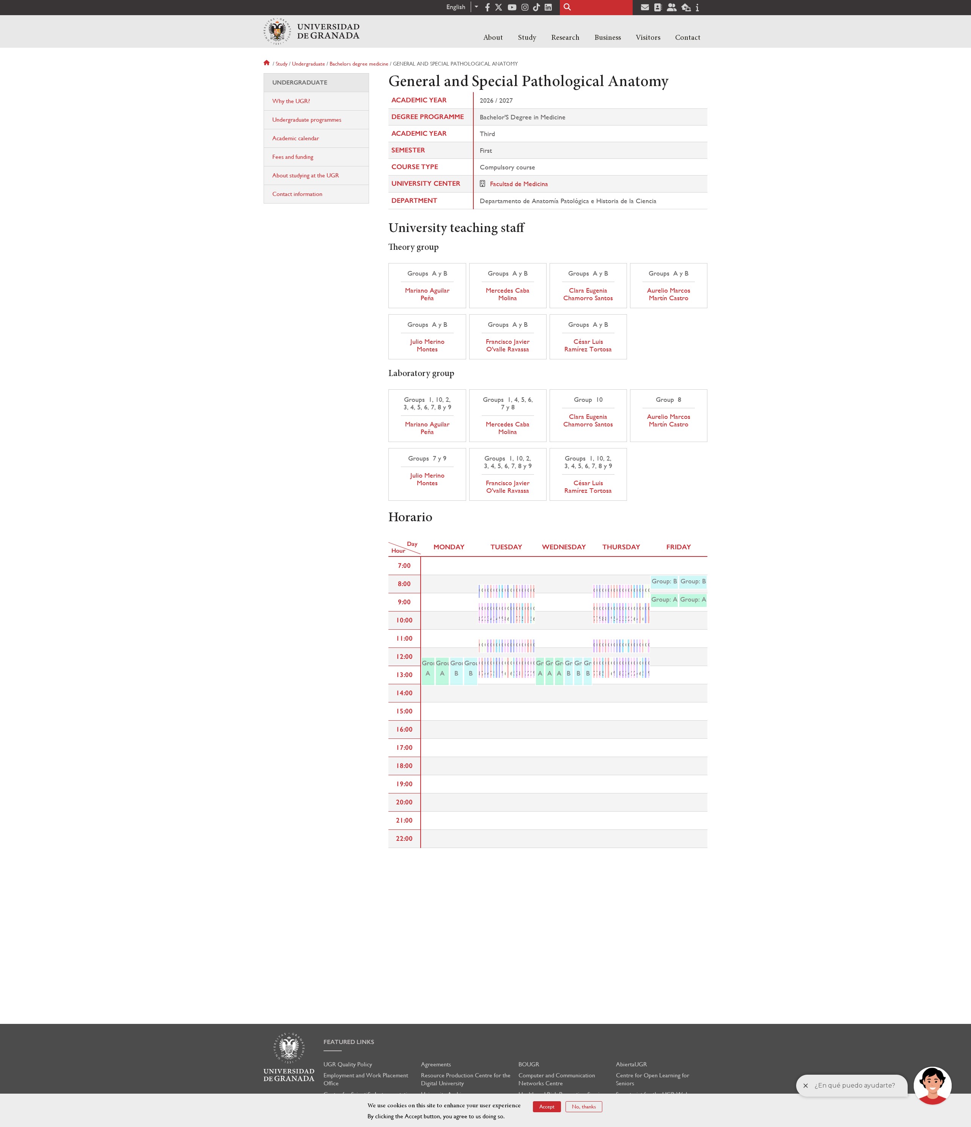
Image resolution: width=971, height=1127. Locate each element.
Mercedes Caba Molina (507, 294)
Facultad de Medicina (519, 184)
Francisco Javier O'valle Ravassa (507, 345)
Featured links (349, 1041)
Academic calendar (295, 138)
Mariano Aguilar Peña (427, 294)
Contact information (297, 193)
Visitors (648, 38)
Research (565, 38)
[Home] (312, 31)
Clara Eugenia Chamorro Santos (588, 294)
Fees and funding (292, 156)
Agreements (436, 1064)
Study (527, 38)
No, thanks (584, 1106)
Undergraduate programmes (306, 119)
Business (607, 38)
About (493, 38)
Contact (688, 38)
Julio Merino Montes (427, 345)
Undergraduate (308, 64)
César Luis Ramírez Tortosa (588, 345)
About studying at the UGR (305, 175)
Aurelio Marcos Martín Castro (668, 294)
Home (267, 63)
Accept (547, 1106)
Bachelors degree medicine (359, 64)
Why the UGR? (291, 101)
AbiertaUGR (631, 1064)
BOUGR (528, 1064)
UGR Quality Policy (348, 1064)
